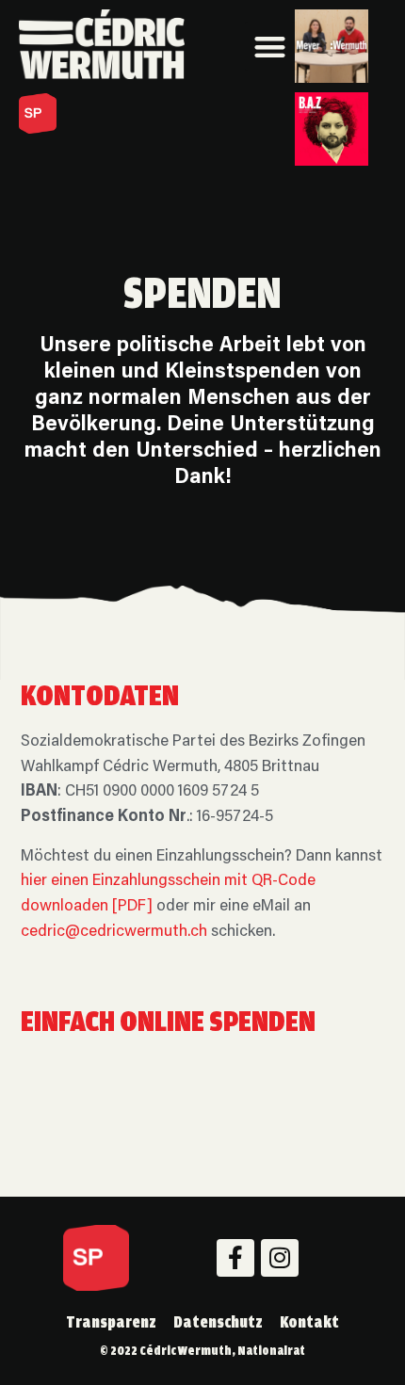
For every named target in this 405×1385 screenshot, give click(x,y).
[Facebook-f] (235, 1258)
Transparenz (111, 1321)
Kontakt (309, 1321)
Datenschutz (218, 1321)
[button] (270, 47)
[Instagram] (280, 1258)
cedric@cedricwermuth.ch (114, 932)
